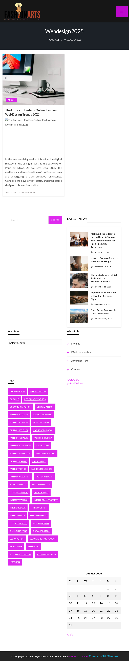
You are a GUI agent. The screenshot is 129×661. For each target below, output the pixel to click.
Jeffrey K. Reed (28, 192)
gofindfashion (75, 383)
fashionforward (19, 438)
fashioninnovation (20, 445)
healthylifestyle (41, 484)
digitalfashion (38, 391)
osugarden (73, 379)
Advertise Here (79, 360)
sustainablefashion (20, 554)
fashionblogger (19, 414)
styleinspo (33, 546)
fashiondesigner (19, 430)
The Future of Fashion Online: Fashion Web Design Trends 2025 (31, 112)
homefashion (41, 492)
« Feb (70, 634)
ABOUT (11, 100)
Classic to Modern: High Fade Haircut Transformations (104, 278)
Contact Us (77, 369)
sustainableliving (46, 554)
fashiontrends (18, 469)
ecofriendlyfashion (35, 399)
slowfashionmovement (43, 539)
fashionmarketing (20, 453)
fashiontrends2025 (41, 469)
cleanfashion (17, 391)
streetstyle (16, 546)
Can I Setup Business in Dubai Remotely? (103, 312)
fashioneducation (43, 430)
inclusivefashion (19, 500)
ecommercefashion (20, 407)
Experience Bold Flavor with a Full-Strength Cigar (103, 295)
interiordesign (39, 507)
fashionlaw (42, 445)
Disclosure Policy (81, 352)
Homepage (53, 40)
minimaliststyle (41, 523)
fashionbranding (42, 414)
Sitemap (75, 343)
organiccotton (41, 531)
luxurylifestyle (18, 523)
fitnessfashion (18, 484)
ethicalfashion (45, 407)
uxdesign (15, 562)
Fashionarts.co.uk (78, 656)
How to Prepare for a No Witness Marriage (104, 260)
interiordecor (18, 507)
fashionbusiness (19, 422)
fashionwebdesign (20, 476)
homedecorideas (19, 492)
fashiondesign (41, 422)
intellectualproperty (46, 500)
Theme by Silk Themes (103, 656)
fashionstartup (18, 461)
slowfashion (17, 539)
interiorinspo (17, 515)
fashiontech (39, 461)
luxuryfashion (38, 515)
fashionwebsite (44, 476)
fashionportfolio (45, 453)
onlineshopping (18, 531)
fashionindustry (43, 438)
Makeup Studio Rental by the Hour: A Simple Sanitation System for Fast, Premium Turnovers (103, 240)
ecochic (14, 399)
